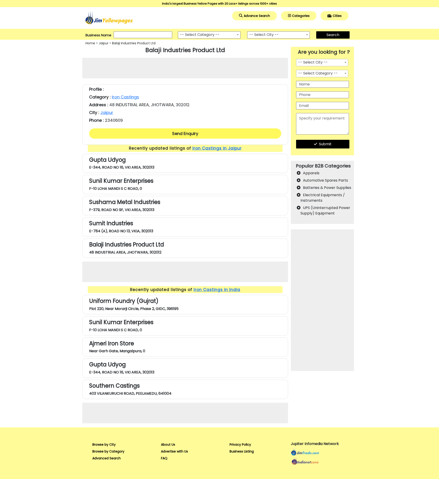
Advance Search (257, 15)
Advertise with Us (174, 451)
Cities (337, 15)
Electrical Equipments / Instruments (322, 197)
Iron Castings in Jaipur (217, 148)
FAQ (164, 458)
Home (90, 43)
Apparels (311, 173)
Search (333, 34)
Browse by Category (108, 451)
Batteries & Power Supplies (327, 187)
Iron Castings (125, 97)
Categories (301, 15)
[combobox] (209, 35)
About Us (168, 444)
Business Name (98, 35)
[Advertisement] (185, 68)
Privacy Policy (240, 444)
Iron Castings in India (217, 289)
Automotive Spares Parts (325, 180)
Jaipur (103, 43)
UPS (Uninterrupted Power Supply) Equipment (325, 210)
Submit (325, 144)
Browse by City (104, 444)
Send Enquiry (185, 133)
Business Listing (242, 451)
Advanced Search (106, 458)
